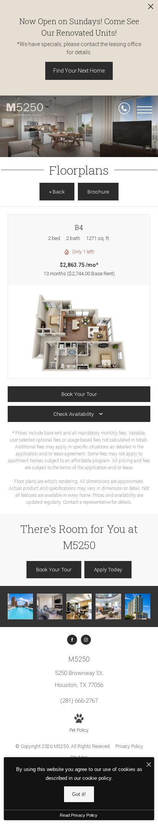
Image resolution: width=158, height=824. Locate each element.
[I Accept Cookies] (148, 765)
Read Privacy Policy (78, 815)
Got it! (79, 794)
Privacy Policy (129, 746)
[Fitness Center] (79, 606)
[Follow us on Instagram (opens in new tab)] (86, 640)
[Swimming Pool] (20, 606)
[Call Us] (124, 110)
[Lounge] (108, 606)
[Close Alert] (150, 8)
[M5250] (137, 606)
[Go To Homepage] (25, 110)
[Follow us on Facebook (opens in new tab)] (72, 640)
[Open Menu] (144, 109)
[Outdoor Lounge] (49, 606)
